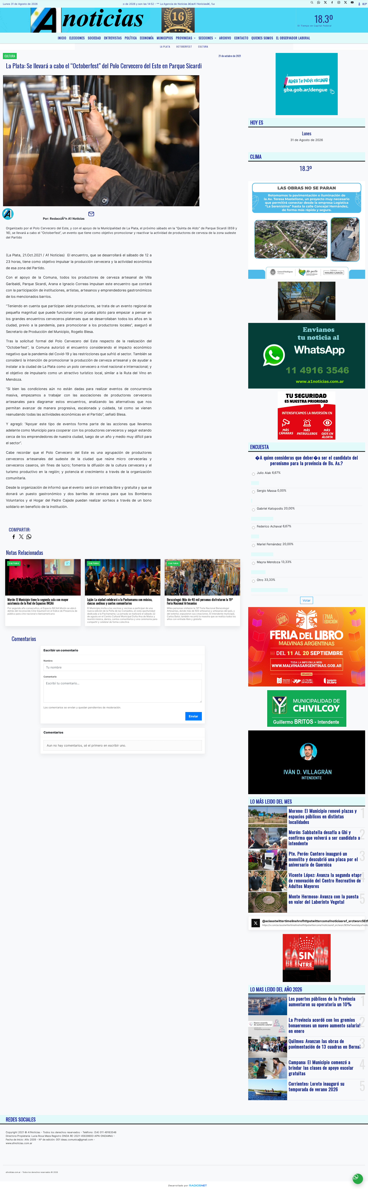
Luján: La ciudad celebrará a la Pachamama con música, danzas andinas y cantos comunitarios (119, 601)
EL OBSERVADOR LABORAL (293, 38)
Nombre (48, 660)
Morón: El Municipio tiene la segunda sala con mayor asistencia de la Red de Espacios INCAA (37, 601)
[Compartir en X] (21, 537)
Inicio (62, 38)
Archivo (225, 38)
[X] (327, 4)
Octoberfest (184, 46)
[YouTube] (353, 4)
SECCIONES (206, 38)
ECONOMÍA (147, 38)
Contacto (241, 38)
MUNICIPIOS (165, 38)
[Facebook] (333, 4)
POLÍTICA (131, 38)
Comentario (50, 676)
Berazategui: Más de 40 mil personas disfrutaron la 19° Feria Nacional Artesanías (200, 601)
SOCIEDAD (94, 38)
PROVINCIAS (184, 38)
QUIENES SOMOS (262, 38)
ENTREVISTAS (113, 38)
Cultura (203, 46)
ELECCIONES (77, 38)
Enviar (193, 716)
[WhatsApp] (320, 4)
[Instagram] (340, 4)
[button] (313, 4)
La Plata (165, 46)
